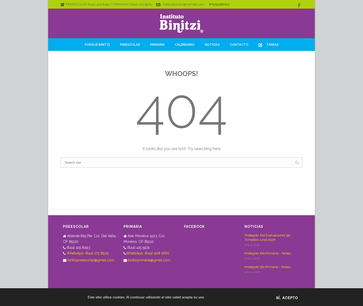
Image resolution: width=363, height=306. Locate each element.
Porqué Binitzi (97, 44)
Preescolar (130, 44)
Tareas (272, 44)
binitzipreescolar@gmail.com (90, 260)
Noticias (212, 44)
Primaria (157, 44)
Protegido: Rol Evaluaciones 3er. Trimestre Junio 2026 (267, 237)
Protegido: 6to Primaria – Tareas (267, 253)
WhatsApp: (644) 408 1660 (147, 253)
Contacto (239, 44)
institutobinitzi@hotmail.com (183, 4)
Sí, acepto (287, 297)
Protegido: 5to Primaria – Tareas (267, 267)
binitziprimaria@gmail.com (149, 260)
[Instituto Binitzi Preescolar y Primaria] (181, 23)
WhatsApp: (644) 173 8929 (88, 253)
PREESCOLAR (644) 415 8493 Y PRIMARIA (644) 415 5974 (109, 4)
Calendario (185, 44)
